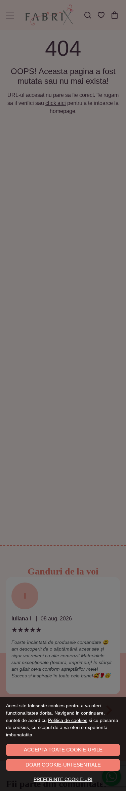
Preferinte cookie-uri (63, 779)
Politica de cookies (67, 720)
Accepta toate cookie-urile (63, 749)
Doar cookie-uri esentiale (63, 765)
